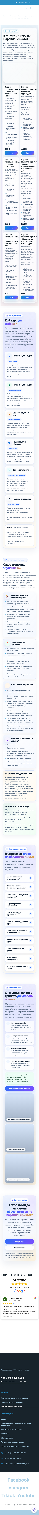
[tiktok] (8, 2)
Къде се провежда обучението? (14, 905)
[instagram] (5, 2)
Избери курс (19, 1241)
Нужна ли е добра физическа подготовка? (16, 887)
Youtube (26, 1495)
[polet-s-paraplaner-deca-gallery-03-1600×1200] (19, 1341)
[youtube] (12, 2)
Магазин (13, 16)
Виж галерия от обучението (19, 1088)
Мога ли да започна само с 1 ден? (17, 967)
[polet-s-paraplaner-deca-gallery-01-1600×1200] (6, 1328)
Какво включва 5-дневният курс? (17, 923)
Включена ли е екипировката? (12, 958)
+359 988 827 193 (25, 2)
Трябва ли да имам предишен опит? (14, 878)
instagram (18, 1487)
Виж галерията (19, 1248)
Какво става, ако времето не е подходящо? (17, 931)
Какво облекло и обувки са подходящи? (17, 896)
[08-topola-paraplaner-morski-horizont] (6, 1341)
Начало (5, 16)
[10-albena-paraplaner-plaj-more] (32, 1328)
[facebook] (2, 2)
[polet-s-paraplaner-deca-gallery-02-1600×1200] (19, 1328)
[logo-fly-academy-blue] (13, 1361)
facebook (18, 1480)
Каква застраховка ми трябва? (15, 949)
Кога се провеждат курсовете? (14, 914)
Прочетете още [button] (7, 1316)
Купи (11, 153)
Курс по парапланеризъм (27, 16)
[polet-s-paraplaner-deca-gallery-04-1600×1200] (32, 1341)
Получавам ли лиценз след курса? (17, 940)
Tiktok (8, 1495)
